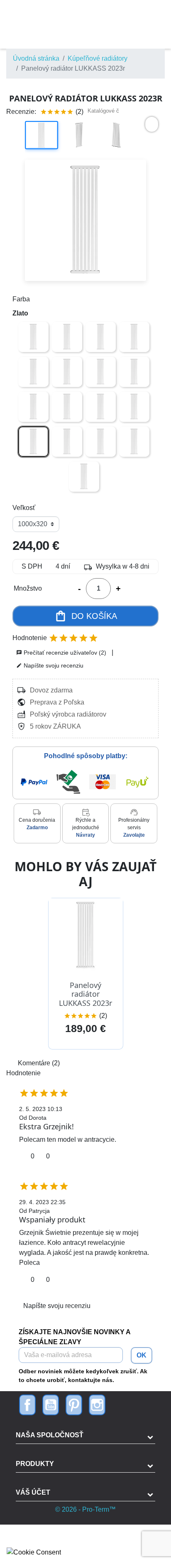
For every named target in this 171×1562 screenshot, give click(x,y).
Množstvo (28, 588)
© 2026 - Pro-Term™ (85, 1509)
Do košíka (85, 616)
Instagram (97, 1404)
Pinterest (74, 1404)
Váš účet (33, 1492)
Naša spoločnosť (49, 1435)
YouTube (50, 1404)
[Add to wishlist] (151, 124)
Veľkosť (23, 507)
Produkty (35, 1463)
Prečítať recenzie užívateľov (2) (61, 652)
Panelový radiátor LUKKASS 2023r (85, 994)
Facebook (27, 1404)
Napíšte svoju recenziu (49, 665)
